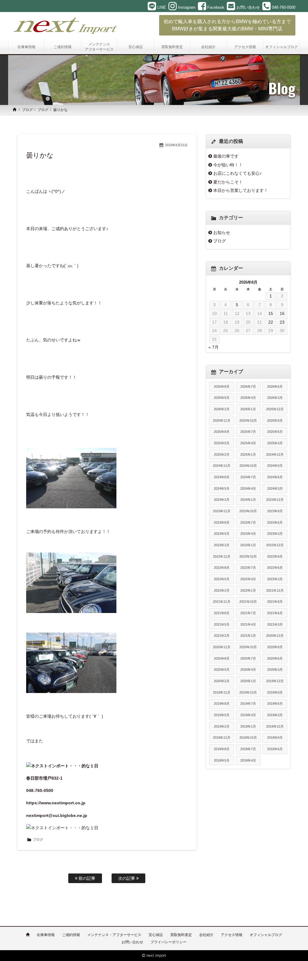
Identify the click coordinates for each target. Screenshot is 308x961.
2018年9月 (275, 737)
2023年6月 (275, 522)
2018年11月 (221, 737)
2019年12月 (275, 681)
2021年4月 (248, 624)
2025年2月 (221, 454)
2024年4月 (248, 488)
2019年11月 (221, 692)
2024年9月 (275, 465)
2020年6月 (275, 658)
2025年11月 (221, 420)
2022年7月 (248, 567)
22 (270, 322)
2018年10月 (248, 737)
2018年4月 (248, 760)
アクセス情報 (231, 935)
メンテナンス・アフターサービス (114, 935)
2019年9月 (275, 692)
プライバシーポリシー (168, 942)
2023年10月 (248, 511)
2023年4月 (248, 533)
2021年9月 (275, 601)
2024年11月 (221, 465)
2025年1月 (248, 454)
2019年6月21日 (176, 145)
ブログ (27, 110)
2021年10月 (248, 601)
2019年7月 (248, 703)
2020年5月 (221, 669)
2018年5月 (221, 760)
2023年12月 (275, 499)
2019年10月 (248, 692)
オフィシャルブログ (266, 935)
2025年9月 (275, 420)
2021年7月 (248, 613)
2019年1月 (248, 726)
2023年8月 (221, 522)
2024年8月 (221, 477)
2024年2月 (221, 499)
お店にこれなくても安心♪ (237, 173)
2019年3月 (275, 715)
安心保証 (156, 935)
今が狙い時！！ (228, 164)
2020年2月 (221, 681)
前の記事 (86, 878)
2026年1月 (248, 409)
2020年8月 (221, 658)
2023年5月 (221, 533)
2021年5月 (221, 624)
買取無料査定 (181, 935)
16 (282, 313)
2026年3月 (275, 397)
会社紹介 (206, 935)
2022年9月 (275, 556)
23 (282, 322)
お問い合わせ (132, 942)
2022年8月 (221, 567)
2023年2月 (221, 545)
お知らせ (221, 232)
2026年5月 (221, 397)
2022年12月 (275, 545)
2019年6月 (275, 703)
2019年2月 (221, 726)
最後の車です (226, 156)
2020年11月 (221, 647)
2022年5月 (221, 579)
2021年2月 (221, 635)
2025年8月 (221, 431)
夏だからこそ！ (228, 182)
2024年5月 (221, 488)
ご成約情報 (71, 935)
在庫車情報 (46, 935)
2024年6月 (275, 477)
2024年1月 (248, 499)
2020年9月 (275, 647)
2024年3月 (275, 488)
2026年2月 (221, 409)
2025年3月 (275, 443)
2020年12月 (275, 635)
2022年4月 (248, 579)
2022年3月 (275, 579)
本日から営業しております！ (240, 190)
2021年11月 (221, 601)
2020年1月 (248, 681)
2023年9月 (275, 511)
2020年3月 (275, 669)
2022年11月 (221, 556)
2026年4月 (248, 397)
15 (270, 313)
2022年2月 (221, 590)
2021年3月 (275, 624)
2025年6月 (275, 431)
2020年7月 (248, 658)
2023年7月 (248, 522)
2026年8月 (221, 386)
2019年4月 (248, 715)
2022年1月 (248, 590)
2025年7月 (248, 431)
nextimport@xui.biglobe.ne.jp (56, 815)
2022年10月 (248, 556)
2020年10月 (248, 647)
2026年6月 (275, 386)
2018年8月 (221, 749)
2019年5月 (221, 715)
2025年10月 (248, 420)
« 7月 (213, 347)
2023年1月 (248, 545)
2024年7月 (248, 477)
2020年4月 (248, 669)
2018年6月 (275, 749)
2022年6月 (275, 567)
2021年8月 (221, 613)
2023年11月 (221, 511)
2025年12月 (275, 409)
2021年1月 (248, 635)
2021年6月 (275, 613)
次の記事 (127, 878)
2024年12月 (275, 454)
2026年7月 (248, 386)
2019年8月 (221, 703)
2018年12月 (275, 726)
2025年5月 (221, 443)
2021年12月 (275, 590)
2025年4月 (248, 443)
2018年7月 (248, 749)
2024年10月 (248, 465)
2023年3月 (275, 533)
